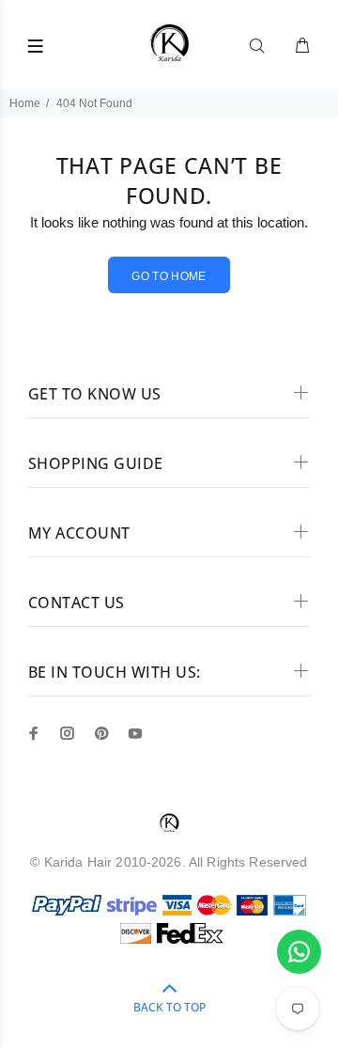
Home (24, 103)
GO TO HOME (169, 276)
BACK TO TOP (169, 1007)
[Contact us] (299, 952)
